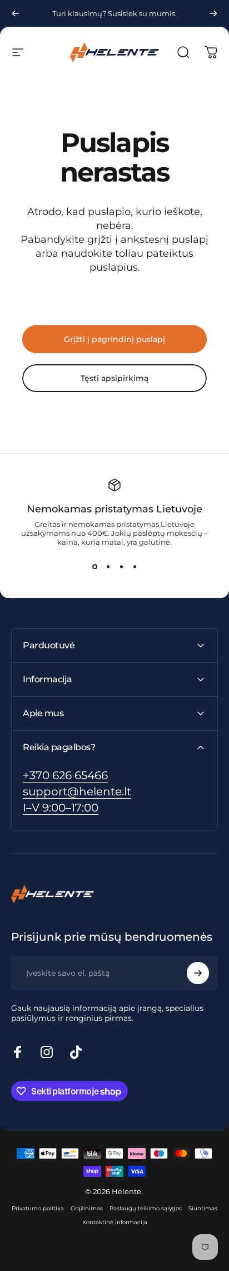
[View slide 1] (94, 566)
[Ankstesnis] (15, 13)
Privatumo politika (38, 1208)
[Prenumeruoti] (198, 973)
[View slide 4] (134, 566)
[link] (60, 808)
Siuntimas (202, 1208)
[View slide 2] (107, 566)
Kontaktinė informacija (114, 1222)
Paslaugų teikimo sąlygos (145, 1208)
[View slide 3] (121, 566)
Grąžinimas (87, 1208)
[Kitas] (213, 13)
